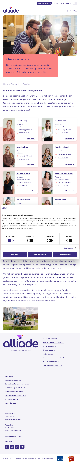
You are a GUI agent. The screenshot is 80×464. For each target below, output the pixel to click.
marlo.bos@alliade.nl (65, 130)
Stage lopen (48, 350)
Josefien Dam (22, 147)
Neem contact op (50, 362)
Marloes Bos (60, 121)
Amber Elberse (23, 199)
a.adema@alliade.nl (25, 182)
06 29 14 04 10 (63, 185)
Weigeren (14, 254)
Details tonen (68, 248)
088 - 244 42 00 (66, 3)
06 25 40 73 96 (24, 159)
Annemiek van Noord (64, 173)
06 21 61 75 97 (24, 185)
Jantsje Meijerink (62, 147)
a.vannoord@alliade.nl (65, 182)
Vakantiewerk (10, 403)
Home (5, 84)
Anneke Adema (23, 173)
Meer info (30, 138)
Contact (56, 3)
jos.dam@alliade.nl (25, 156)
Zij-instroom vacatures (14, 391)
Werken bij (15, 84)
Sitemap (18, 459)
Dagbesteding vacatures (15, 395)
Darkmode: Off (75, 3)
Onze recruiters (49, 346)
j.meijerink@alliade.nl (65, 154)
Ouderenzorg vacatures (14, 388)
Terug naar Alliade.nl (52, 365)
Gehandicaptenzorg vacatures (17, 384)
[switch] (30, 240)
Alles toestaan (65, 254)
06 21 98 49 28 (63, 133)
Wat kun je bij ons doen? (53, 342)
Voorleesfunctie (47, 459)
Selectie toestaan (40, 254)
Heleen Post (60, 199)
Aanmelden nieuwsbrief (53, 358)
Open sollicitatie (50, 339)
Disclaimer (32, 459)
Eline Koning (21, 121)
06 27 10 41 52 (24, 133)
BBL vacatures (11, 399)
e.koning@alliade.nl (25, 130)
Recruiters (26, 84)
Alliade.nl (44, 3)
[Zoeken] (67, 11)
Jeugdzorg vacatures (13, 380)
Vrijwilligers (48, 354)
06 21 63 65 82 (63, 158)
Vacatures (9, 376)
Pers (38, 459)
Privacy (24, 459)
